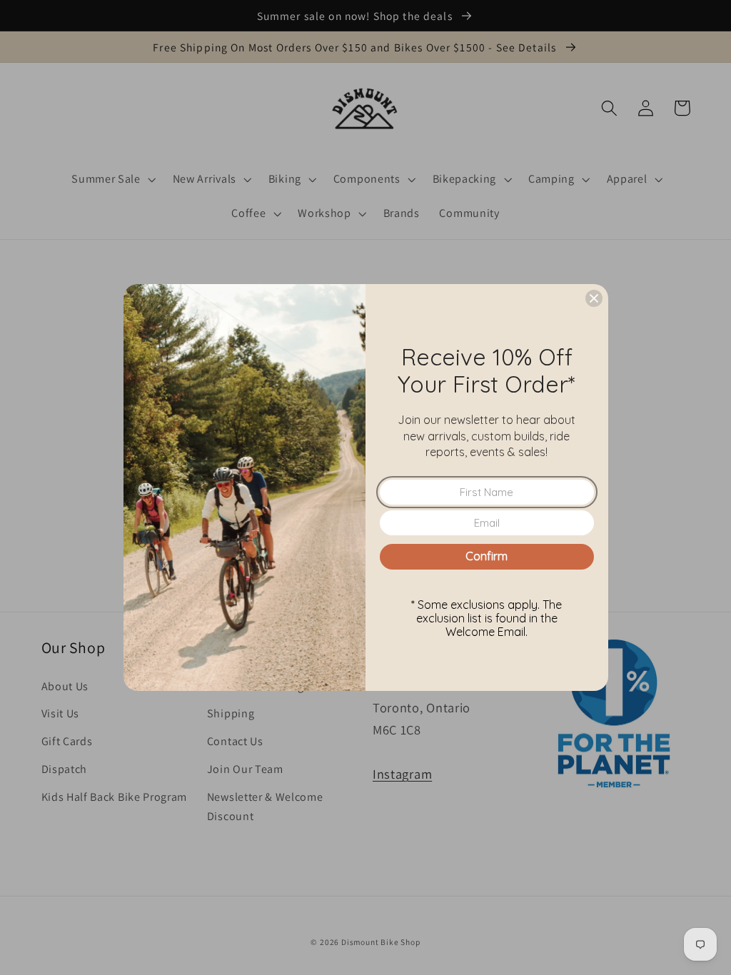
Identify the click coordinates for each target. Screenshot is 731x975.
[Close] (594, 298)
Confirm (486, 556)
